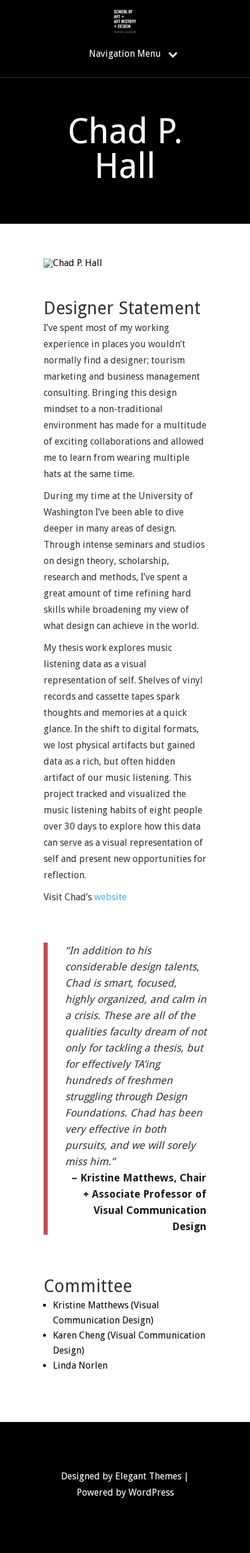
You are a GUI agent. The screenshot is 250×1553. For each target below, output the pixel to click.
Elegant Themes (148, 1476)
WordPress (151, 1492)
